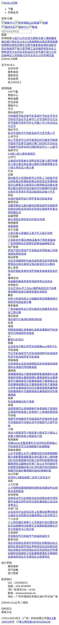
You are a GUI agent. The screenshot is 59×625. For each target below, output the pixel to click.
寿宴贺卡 (18, 529)
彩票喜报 (52, 412)
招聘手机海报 (47, 353)
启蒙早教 (13, 205)
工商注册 (15, 312)
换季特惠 (50, 512)
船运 (15, 188)
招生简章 (23, 543)
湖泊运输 (42, 191)
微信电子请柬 (26, 401)
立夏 (42, 160)
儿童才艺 (34, 233)
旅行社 (17, 319)
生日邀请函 (27, 374)
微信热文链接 (42, 453)
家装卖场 (21, 253)
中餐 (28, 302)
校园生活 (15, 212)
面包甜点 (23, 298)
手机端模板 (43, 446)
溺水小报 (13, 432)
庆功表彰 (34, 501)
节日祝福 (23, 536)
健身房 (22, 281)
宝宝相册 (36, 525)
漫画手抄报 (40, 418)
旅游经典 (26, 319)
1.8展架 (20, 477)
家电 (52, 260)
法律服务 (44, 309)
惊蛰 (21, 160)
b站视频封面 (44, 470)
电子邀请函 (45, 380)
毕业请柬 (13, 401)
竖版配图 (26, 456)
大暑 (18, 164)
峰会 (18, 501)
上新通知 (39, 512)
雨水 (15, 160)
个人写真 (34, 522)
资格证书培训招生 (23, 549)
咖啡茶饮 (39, 298)
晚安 (15, 536)
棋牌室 (30, 291)
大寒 (31, 167)
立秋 (23, 164)
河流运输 (29, 188)
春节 (28, 115)
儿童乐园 (13, 233)
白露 (34, 164)
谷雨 (36, 160)
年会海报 (15, 367)
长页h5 (20, 339)
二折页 (33, 477)
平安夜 (27, 133)
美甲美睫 (34, 271)
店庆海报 (13, 363)
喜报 (21, 491)
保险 (15, 219)
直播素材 (44, 329)
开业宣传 (23, 512)
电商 (10, 226)
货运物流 (34, 309)
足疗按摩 (51, 288)
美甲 (31, 198)
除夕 (23, 115)
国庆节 (14, 143)
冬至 (34, 115)
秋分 (39, 164)
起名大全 (19, 41)
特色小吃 (13, 298)
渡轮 (21, 188)
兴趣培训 (31, 205)
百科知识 (27, 52)
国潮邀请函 (14, 374)
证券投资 (23, 219)
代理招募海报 (29, 367)
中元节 (12, 126)
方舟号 (37, 52)
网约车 (48, 188)
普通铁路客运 (29, 181)
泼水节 (22, 119)
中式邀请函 (27, 391)
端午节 (41, 115)
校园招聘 (23, 487)
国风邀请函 (51, 387)
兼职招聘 (34, 487)
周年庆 (25, 501)
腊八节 (41, 122)
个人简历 (13, 522)
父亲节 (27, 140)
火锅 (31, 298)
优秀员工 (13, 505)
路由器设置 (43, 41)
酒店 (10, 319)
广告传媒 (13, 309)
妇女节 (48, 115)
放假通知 (44, 487)
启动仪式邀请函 (35, 387)
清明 (31, 160)
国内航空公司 (16, 178)
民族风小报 (24, 436)
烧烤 (52, 298)
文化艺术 (13, 288)
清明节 (46, 119)
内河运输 (39, 188)
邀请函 (43, 501)
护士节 (33, 122)
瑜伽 (10, 281)
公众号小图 (27, 453)
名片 (47, 477)
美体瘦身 (44, 271)
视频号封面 (27, 460)
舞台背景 (26, 346)
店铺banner (14, 443)
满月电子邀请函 (48, 384)
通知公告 (42, 515)
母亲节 (20, 140)
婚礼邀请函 (38, 377)
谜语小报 (36, 436)
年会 (52, 487)
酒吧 (35, 288)
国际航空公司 (31, 178)
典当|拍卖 (39, 219)
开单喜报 (39, 408)
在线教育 (52, 205)
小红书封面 (35, 467)
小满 (47, 160)
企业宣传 (13, 512)
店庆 (31, 512)
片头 (54, 346)
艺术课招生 (30, 556)
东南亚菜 (21, 302)
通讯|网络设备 (29, 240)
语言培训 (34, 209)
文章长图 (36, 456)
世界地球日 (24, 146)
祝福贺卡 (44, 536)
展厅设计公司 (48, 52)
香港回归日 (38, 140)
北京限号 (27, 45)
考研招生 (36, 546)
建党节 (48, 140)
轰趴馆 (38, 291)
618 (10, 153)
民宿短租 (36, 319)
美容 (49, 198)
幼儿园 (22, 205)
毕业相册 (15, 525)
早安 (10, 536)
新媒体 (52, 240)
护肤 (15, 198)
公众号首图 (14, 453)
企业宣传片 (14, 346)
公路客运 (18, 184)
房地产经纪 (14, 250)
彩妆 (44, 198)
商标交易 (38, 38)
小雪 (10, 167)
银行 (10, 219)
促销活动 (13, 498)
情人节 (12, 140)
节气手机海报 (31, 353)
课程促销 (15, 553)
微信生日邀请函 (30, 384)
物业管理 (39, 250)
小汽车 (51, 191)
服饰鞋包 (23, 260)
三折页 (41, 477)
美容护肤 (13, 271)
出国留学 (44, 209)
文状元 (29, 38)
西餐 (47, 298)
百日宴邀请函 (31, 380)
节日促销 (23, 498)
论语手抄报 (35, 422)
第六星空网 (23, 48)
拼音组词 (46, 48)
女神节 (30, 119)
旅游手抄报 (22, 422)
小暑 (13, 164)
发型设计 (23, 198)
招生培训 (13, 543)
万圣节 (43, 133)
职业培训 (23, 209)
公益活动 (52, 501)
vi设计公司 (18, 38)
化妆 (10, 198)
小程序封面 (40, 460)
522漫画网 (31, 41)
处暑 (28, 164)
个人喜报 (42, 412)
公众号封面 (45, 463)
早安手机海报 (31, 356)
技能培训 (13, 209)
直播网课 (36, 553)
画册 (27, 477)
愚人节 (51, 133)
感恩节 (20, 133)
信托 (31, 219)
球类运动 (42, 281)
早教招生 (47, 543)
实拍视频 (36, 346)
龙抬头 (54, 122)
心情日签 (29, 529)
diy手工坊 (24, 288)
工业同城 (35, 48)
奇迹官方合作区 (13, 52)
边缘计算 (9, 41)
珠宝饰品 (31, 264)
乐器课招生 (43, 556)
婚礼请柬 (23, 329)
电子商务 (42, 240)
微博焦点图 (17, 463)
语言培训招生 (42, 549)
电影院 (42, 288)
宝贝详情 (38, 443)
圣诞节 (35, 133)
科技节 (14, 119)
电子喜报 (50, 408)
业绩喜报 (13, 408)
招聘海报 (13, 329)
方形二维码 (48, 456)
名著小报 (36, 432)
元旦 (52, 119)
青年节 (25, 122)
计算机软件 (14, 240)
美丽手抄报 (14, 418)
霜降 (49, 164)
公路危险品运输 (43, 184)
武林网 (5, 55)
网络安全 (50, 243)
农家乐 (22, 291)
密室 (44, 291)
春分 (26, 160)
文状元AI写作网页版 (42, 55)
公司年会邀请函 (17, 387)
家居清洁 (42, 264)
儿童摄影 (23, 233)
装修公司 (50, 250)
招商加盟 (44, 498)
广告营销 (13, 243)
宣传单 (12, 477)
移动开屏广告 (31, 463)
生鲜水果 (21, 264)
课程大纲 (47, 553)
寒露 (44, 164)
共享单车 (21, 191)
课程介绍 (26, 553)
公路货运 (29, 184)
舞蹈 (15, 281)
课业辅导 (42, 205)
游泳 (49, 281)
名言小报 (47, 432)
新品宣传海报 (42, 363)
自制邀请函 (14, 391)
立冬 (55, 164)
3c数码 (51, 264)
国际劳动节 (38, 146)
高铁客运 (15, 181)
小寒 (26, 167)
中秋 (10, 115)
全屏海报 (49, 443)
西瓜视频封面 (21, 467)
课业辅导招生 (23, 546)
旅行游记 (44, 522)
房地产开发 (27, 250)
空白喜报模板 (26, 408)
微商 (15, 226)
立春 (10, 160)
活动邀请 (31, 515)
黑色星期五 (28, 153)
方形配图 (15, 456)
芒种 (52, 160)
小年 (47, 122)
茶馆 (10, 291)
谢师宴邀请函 (42, 374)
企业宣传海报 (26, 363)
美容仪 (38, 198)
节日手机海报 (16, 353)
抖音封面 (47, 467)
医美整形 (23, 271)
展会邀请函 (40, 391)
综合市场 (13, 260)
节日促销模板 (29, 446)
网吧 (15, 291)
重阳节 (17, 115)
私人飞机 (44, 178)
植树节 (17, 122)
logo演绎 (47, 346)
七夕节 (38, 119)
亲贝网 (18, 45)
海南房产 (12, 48)
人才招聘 (13, 487)
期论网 (10, 45)
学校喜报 (21, 412)
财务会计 (23, 309)
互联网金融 (38, 243)
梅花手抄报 (27, 418)
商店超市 (44, 260)
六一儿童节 (51, 146)
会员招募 (21, 515)
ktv (31, 288)
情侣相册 (26, 525)
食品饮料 (34, 260)
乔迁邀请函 (17, 380)
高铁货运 (42, 181)
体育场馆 (31, 281)
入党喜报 (31, 412)
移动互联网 (24, 243)
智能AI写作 (23, 55)
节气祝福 (34, 536)
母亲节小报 (24, 432)
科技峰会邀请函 (22, 377)
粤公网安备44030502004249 (34, 621)
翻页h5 (12, 339)
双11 (14, 153)
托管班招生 (35, 543)
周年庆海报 (27, 333)
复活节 (12, 133)
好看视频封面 (29, 470)
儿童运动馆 (45, 233)
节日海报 (15, 333)
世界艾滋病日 (26, 143)
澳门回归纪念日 (43, 143)
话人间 (13, 55)
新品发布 (34, 498)
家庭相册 (47, 525)
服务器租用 (39, 45)
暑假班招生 (17, 556)
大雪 (15, 167)
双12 (19, 153)
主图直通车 (26, 443)
